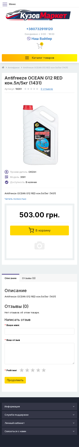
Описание (11, 278)
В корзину (43, 230)
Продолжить (15, 380)
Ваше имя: (13, 325)
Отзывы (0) (28, 278)
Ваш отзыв (13, 340)
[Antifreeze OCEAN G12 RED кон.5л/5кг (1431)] (39, 133)
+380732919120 (39, 29)
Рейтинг (11, 370)
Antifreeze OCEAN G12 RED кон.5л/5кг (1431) (45, 67)
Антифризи (13, 67)
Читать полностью (15, 198)
